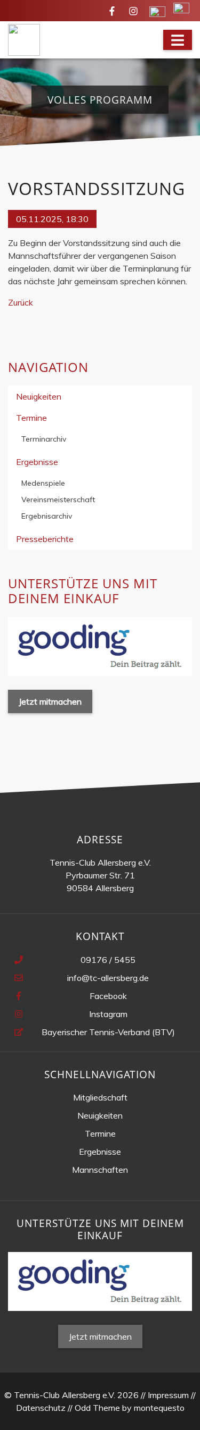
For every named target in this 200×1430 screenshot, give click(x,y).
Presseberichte (45, 539)
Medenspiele (43, 483)
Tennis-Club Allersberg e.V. (100, 862)
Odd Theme (97, 1407)
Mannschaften (100, 1169)
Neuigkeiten (38, 396)
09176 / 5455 (108, 959)
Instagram (108, 1014)
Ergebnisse (37, 461)
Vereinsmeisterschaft (58, 499)
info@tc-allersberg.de (108, 977)
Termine (31, 417)
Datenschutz (41, 1407)
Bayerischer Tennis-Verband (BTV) (108, 1032)
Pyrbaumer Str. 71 (100, 875)
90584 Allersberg (100, 888)
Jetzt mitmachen (50, 701)
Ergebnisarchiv (46, 516)
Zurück (20, 302)
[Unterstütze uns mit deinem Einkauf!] (100, 645)
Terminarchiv (43, 439)
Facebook (108, 996)
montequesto (159, 1407)
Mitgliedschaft (100, 1097)
